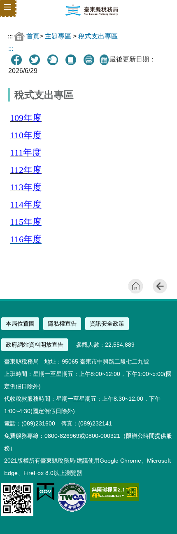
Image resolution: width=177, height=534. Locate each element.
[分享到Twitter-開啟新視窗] (34, 59)
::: (10, 36)
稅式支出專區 (98, 36)
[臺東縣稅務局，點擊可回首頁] (92, 13)
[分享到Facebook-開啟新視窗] (16, 59)
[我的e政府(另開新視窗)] (45, 499)
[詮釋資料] (70, 59)
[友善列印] (89, 59)
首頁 (33, 36)
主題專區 (58, 36)
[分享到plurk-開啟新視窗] (52, 59)
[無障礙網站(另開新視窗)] (114, 498)
